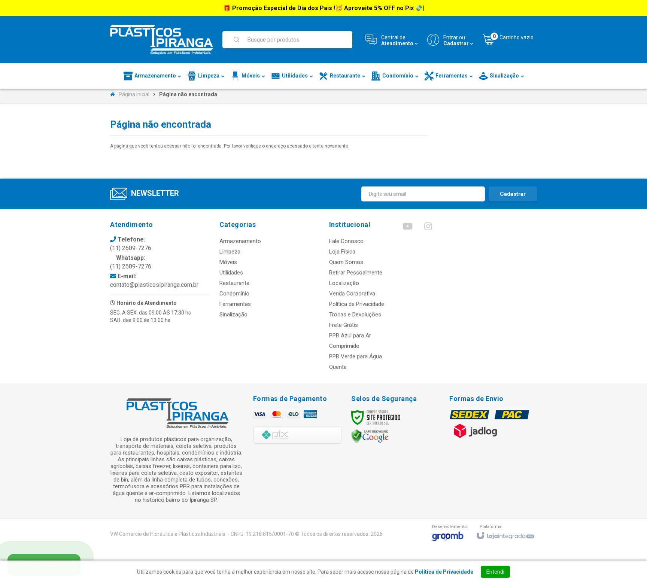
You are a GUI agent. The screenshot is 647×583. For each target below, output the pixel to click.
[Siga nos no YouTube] (407, 228)
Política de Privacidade (356, 304)
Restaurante (234, 283)
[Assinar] (513, 193)
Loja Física (342, 251)
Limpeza (229, 251)
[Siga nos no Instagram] (428, 228)
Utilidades (231, 272)
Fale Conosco (346, 241)
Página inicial (134, 94)
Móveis (228, 262)
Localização (344, 283)
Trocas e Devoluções (355, 314)
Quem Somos (346, 262)
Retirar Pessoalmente (355, 272)
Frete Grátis (343, 325)
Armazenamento (240, 241)
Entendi (495, 571)
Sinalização (233, 314)
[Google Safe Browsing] (370, 435)
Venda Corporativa (352, 293)
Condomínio (234, 293)
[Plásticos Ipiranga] (161, 40)
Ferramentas (235, 304)
